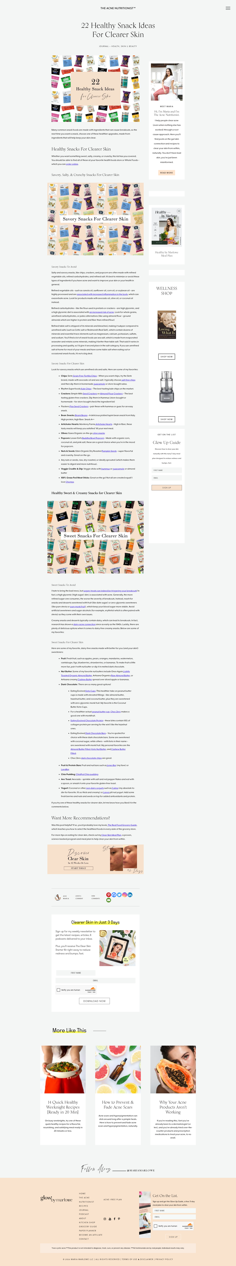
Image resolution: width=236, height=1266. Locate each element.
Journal (84, 1210)
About (82, 1218)
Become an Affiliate (91, 1235)
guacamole (118, 469)
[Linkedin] (130, 894)
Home (82, 1193)
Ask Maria (66, 897)
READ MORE (166, 172)
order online (72, 164)
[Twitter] (119, 894)
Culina (114, 788)
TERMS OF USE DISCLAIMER (137, 1259)
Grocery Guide (88, 1226)
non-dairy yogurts (95, 788)
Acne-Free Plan (113, 1199)
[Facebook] (114, 894)
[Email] (108, 900)
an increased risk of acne (101, 312)
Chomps (70, 482)
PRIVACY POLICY (164, 1259)
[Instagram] (124, 894)
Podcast (84, 1214)
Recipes (83, 1206)
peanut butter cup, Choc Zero (106, 712)
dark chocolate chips (91, 758)
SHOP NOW (167, 356)
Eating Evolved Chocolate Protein (87, 720)
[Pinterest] (108, 894)
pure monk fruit (77, 606)
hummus (105, 469)
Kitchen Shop (87, 1222)
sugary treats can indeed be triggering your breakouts (110, 591)
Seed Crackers (90, 393)
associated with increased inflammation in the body (102, 294)
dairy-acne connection (84, 624)
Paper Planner (87, 1230)
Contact (84, 1239)
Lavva (106, 792)
